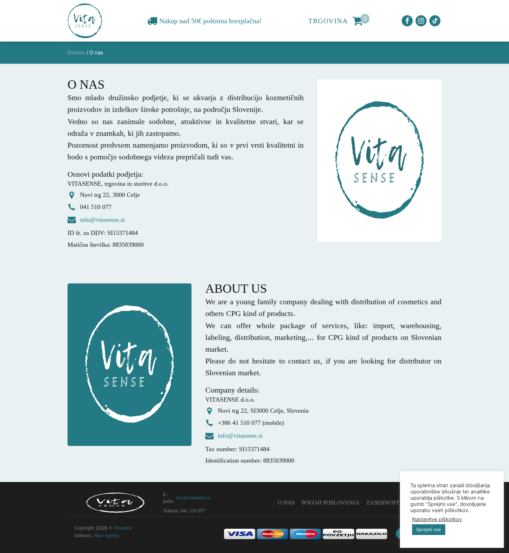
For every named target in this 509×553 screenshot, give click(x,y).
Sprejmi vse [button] (428, 529)
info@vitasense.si (102, 219)
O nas (286, 502)
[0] (357, 20)
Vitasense (123, 527)
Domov (76, 52)
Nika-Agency (106, 535)
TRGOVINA (328, 21)
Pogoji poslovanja (330, 502)
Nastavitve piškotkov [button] (437, 519)
